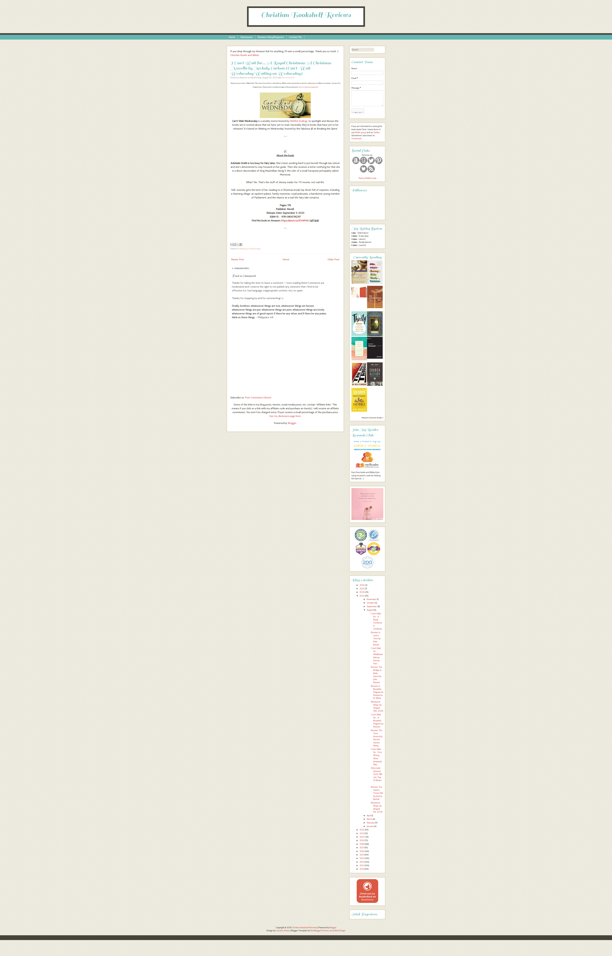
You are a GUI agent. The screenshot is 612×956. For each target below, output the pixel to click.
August (370, 610)
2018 (362, 844)
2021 (362, 833)
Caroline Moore (283, 930)
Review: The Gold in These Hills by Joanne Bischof (377, 793)
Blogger (292, 423)
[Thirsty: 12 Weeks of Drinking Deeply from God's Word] (359, 335)
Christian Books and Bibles (244, 55)
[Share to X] (237, 244)
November (371, 599)
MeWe (368, 178)
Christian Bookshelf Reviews (306, 15)
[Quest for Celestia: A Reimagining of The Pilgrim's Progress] (375, 335)
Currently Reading (367, 257)
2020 (362, 837)
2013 (362, 862)
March (369, 819)
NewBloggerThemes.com (321, 930)
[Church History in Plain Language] (375, 385)
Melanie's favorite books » (372, 418)
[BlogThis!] (234, 244)
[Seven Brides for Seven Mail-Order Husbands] (359, 283)
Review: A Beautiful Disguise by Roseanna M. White (377, 692)
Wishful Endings (298, 120)
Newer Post (237, 259)
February (370, 823)
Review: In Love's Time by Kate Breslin (376, 638)
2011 (361, 869)
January (370, 826)
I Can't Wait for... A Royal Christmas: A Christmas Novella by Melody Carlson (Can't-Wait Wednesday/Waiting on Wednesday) (280, 68)
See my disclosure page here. (308, 87)
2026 (362, 585)
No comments (288, 77)
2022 (362, 830)
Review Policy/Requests (271, 37)
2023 (362, 596)
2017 (362, 847)
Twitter (377, 132)
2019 (362, 840)
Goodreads (356, 138)
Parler (361, 178)
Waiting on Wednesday (250, 249)
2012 (362, 865)
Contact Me (295, 37)
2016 (362, 851)
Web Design (340, 930)
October (370, 603)
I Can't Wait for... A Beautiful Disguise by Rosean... (377, 720)
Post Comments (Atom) (258, 397)
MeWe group (360, 132)
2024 (362, 592)
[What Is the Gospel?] (375, 358)
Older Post (333, 259)
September (372, 606)
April (369, 815)
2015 (362, 855)
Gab (374, 178)
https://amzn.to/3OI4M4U (295, 220)
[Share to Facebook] (240, 244)
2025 (362, 588)
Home (232, 37)
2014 (362, 858)
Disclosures (246, 37)
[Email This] (231, 244)
